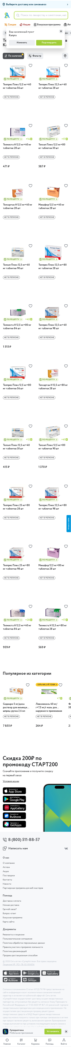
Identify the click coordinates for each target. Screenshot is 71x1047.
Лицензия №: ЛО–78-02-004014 (18, 965)
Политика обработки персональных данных (24, 943)
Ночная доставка (11, 905)
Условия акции (11, 781)
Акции (26, 24)
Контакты (7, 880)
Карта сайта (8, 922)
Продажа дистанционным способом (20, 956)
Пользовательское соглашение (17, 939)
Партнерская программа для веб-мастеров (23, 888)
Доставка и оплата (12, 901)
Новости (7, 884)
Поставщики (9, 876)
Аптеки (6, 867)
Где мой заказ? (10, 909)
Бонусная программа (48, 24)
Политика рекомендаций (15, 951)
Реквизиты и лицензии (13, 935)
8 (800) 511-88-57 (24, 840)
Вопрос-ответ (9, 914)
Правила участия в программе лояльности (23, 947)
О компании (9, 863)
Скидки (12, 24)
